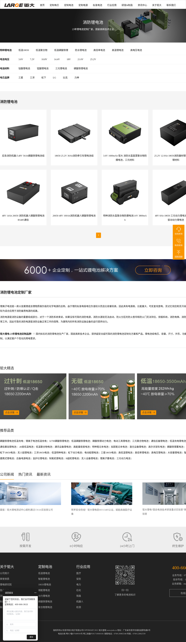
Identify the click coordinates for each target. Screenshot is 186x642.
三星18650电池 (109, 452)
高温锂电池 (118, 50)
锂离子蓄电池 (107, 458)
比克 (65, 77)
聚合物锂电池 (45, 607)
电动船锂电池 (91, 452)
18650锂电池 (44, 584)
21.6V (80, 59)
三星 (20, 77)
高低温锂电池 (125, 452)
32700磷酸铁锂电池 (59, 441)
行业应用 (112, 5)
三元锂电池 (61, 68)
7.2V (32, 59)
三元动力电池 (124, 458)
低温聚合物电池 (44, 447)
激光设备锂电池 (138, 447)
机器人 (79, 601)
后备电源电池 (23, 458)
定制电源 (83, 5)
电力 (78, 584)
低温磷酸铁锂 (61, 50)
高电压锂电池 (158, 452)
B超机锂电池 (72, 458)
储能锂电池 (44, 590)
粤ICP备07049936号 (74, 634)
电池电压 (4, 59)
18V (69, 59)
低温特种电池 (59, 452)
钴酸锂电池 (24, 68)
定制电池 (68, 5)
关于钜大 (156, 5)
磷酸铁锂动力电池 (102, 441)
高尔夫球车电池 (156, 447)
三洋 (32, 77)
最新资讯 (44, 474)
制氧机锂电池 (56, 458)
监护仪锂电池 (40, 458)
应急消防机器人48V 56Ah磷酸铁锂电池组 (23, 155)
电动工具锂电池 (121, 441)
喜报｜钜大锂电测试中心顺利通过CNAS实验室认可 (26, 510)
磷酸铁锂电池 (81, 68)
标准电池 (97, 5)
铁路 (78, 596)
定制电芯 (54, 5)
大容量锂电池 (175, 452)
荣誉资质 (4, 579)
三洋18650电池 (42, 452)
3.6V (20, 59)
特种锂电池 (6, 50)
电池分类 (62, 634)
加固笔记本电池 (119, 447)
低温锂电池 (44, 573)
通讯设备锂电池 (63, 447)
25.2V (93, 59)
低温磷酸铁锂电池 (81, 441)
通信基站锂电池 (8, 447)
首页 (42, 5)
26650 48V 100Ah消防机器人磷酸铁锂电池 (74, 215)
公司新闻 (7, 474)
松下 (43, 77)
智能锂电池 (44, 579)
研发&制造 (127, 5)
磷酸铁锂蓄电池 (175, 447)
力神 (76, 77)
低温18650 (23, 50)
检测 (78, 607)
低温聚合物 (41, 50)
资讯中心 (142, 5)
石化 (78, 590)
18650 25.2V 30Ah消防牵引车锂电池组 (74, 155)
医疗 (78, 573)
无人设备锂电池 (89, 458)
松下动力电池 (75, 452)
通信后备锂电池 (159, 441)
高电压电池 (136, 50)
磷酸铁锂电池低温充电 (12, 441)
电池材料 (4, 68)
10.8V (44, 59)
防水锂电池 (81, 50)
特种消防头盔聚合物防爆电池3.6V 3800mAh (125, 217)
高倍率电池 (99, 50)
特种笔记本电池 (100, 447)
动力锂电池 (44, 596)
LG (54, 77)
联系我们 (171, 5)
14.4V (57, 59)
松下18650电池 (8, 452)
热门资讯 (25, 474)
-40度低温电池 (26, 447)
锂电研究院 (6, 584)
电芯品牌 (4, 77)
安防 (78, 579)
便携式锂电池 (7, 458)
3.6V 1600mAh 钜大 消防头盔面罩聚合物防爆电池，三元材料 (125, 157)
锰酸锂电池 (43, 68)
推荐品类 (7, 430)
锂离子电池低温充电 (36, 441)
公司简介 (4, 573)
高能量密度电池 (81, 447)
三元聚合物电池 (140, 441)
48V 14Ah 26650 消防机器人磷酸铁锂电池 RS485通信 (23, 217)
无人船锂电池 (25, 452)
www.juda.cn (112, 630)
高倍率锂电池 (142, 452)
